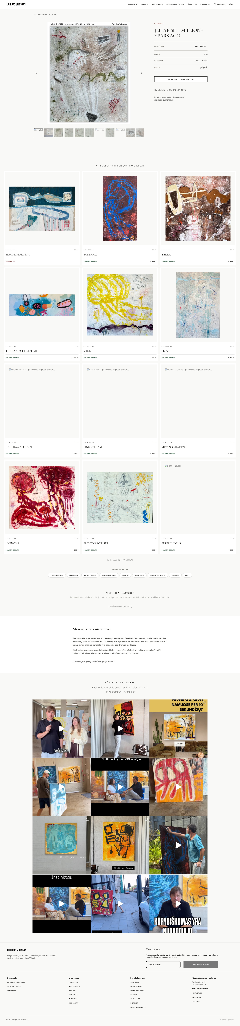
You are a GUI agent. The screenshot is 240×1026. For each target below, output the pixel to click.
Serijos (144, 4)
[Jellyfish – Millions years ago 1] (38, 132)
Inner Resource (109, 575)
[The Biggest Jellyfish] (42, 305)
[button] (36, 73)
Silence (125, 575)
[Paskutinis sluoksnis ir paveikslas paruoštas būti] (178, 845)
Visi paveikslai (56, 575)
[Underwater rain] (42, 401)
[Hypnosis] (42, 497)
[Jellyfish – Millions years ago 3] (58, 132)
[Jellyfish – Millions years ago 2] (48, 132)
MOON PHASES (90, 575)
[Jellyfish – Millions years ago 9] (120, 132)
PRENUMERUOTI (201, 964)
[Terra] (198, 208)
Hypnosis (12, 543)
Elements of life (96, 543)
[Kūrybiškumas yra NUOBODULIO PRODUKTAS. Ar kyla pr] (178, 904)
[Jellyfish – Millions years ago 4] (69, 132)
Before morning (18, 254)
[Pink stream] (120, 401)
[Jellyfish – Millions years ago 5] (79, 132)
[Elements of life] (120, 497)
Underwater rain (19, 447)
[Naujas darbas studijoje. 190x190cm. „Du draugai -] (61, 845)
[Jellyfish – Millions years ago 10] (130, 132)
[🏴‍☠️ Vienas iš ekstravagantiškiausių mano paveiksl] (178, 787)
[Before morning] (42, 208)
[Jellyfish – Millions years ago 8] (110, 132)
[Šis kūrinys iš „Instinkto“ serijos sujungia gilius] (120, 845)
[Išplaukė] (61, 787)
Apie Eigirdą (157, 4)
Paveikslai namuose (175, 4)
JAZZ (187, 575)
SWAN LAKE (139, 575)
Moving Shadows (174, 447)
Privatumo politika (227, 1019)
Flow (165, 351)
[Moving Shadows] (198, 401)
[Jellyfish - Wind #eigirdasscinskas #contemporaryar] (61, 728)
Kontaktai (205, 4)
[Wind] (120, 305)
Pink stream (93, 447)
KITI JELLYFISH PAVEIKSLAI (120, 560)
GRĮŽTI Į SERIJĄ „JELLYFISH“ (44, 14)
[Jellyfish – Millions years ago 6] (89, 132)
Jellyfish (204, 67)
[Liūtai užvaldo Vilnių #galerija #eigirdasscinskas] (120, 904)
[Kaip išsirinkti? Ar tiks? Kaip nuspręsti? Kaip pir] (178, 728)
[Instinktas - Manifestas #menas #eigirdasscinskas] (120, 728)
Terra (166, 254)
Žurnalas (192, 4)
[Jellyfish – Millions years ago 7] (99, 132)
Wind (87, 351)
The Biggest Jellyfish (21, 351)
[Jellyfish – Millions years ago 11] (140, 132)
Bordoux (90, 254)
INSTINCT (175, 575)
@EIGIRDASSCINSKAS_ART (120, 692)
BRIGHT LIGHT (171, 543)
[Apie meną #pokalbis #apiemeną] (61, 904)
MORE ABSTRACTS (158, 575)
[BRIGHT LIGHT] (198, 497)
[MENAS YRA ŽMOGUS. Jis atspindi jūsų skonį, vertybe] (120, 787)
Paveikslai (133, 4)
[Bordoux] (120, 208)
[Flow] (198, 305)
